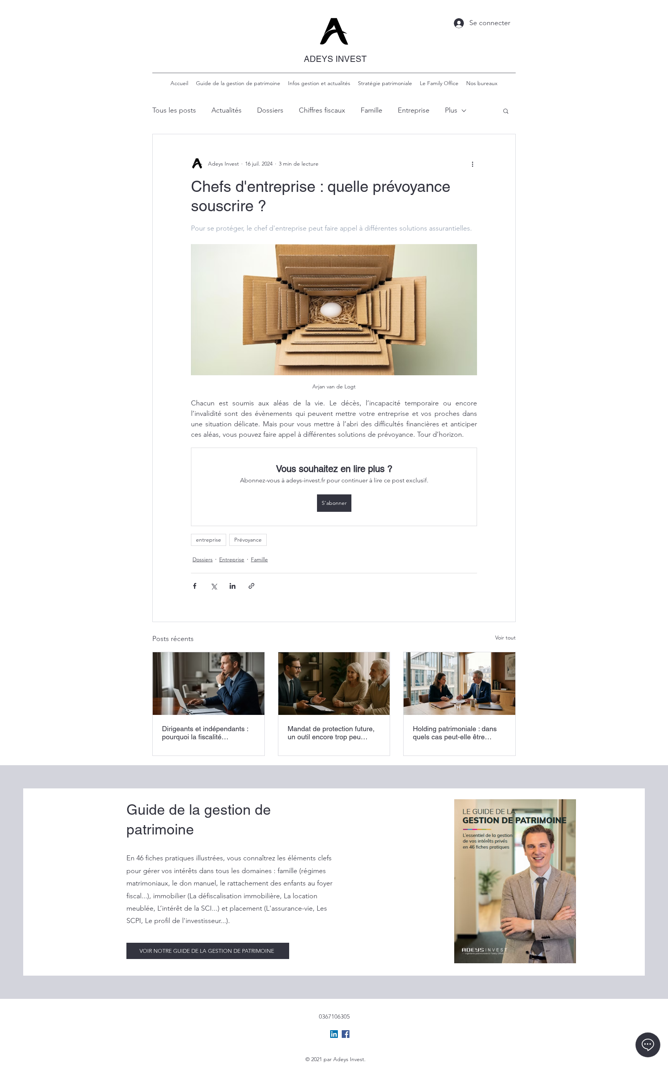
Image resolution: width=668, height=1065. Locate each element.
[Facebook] (345, 1034)
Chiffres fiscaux (322, 110)
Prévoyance (248, 539)
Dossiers (270, 110)
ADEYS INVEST (335, 59)
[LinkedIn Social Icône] (334, 1034)
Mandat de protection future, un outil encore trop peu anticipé (331, 733)
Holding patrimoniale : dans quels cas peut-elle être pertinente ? (455, 733)
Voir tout (505, 637)
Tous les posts (174, 110)
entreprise (208, 539)
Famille (371, 110)
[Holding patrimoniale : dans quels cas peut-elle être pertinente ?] (459, 683)
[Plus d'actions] (472, 163)
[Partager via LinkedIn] (232, 586)
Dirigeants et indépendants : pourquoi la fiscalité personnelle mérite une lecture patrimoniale (205, 733)
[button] (506, 111)
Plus (451, 110)
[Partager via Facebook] (194, 586)
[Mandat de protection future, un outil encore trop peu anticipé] (334, 683)
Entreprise (413, 110)
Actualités (226, 110)
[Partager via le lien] (251, 586)
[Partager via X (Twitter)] (213, 586)
